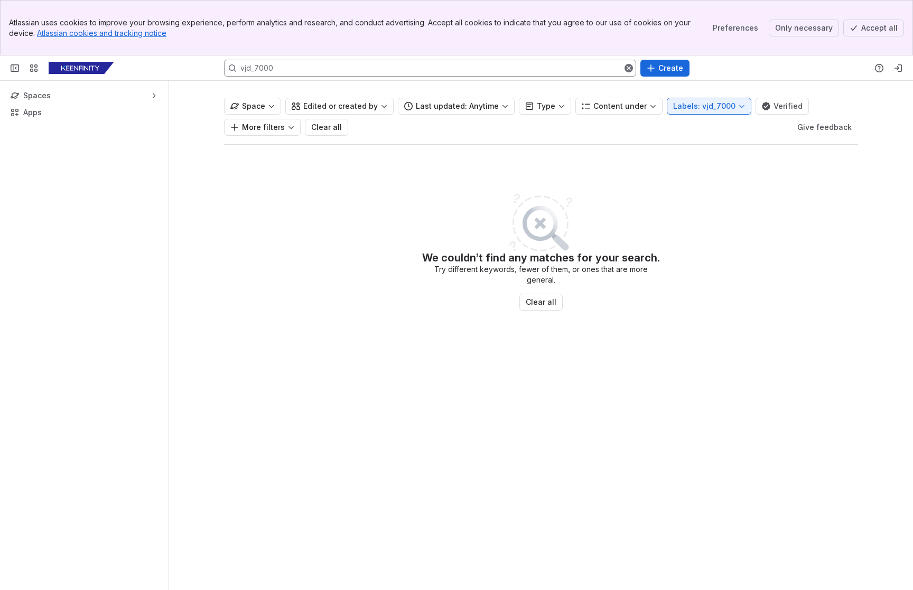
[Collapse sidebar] (14, 68)
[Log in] (898, 68)
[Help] (879, 68)
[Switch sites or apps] (33, 68)
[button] (628, 68)
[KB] (81, 68)
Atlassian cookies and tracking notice (101, 33)
